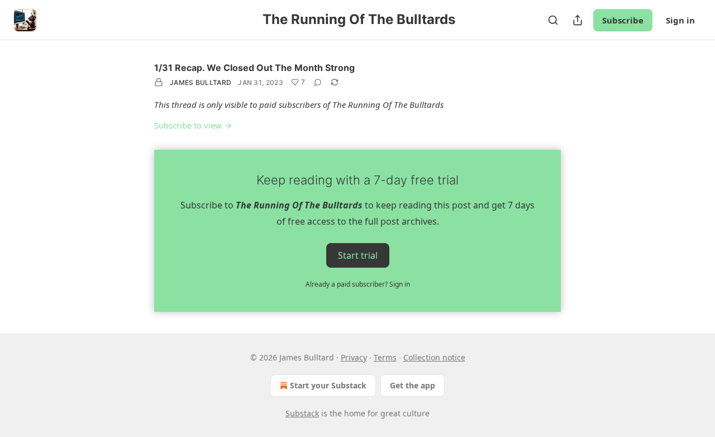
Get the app (412, 385)
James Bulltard (200, 82)
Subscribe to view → (193, 125)
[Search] (553, 20)
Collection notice (434, 357)
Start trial (358, 255)
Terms (385, 357)
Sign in (680, 20)
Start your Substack (328, 385)
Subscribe (623, 20)
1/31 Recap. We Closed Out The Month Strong (254, 67)
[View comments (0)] (318, 82)
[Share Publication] (577, 20)
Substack (302, 413)
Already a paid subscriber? (358, 284)
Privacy (354, 357)
